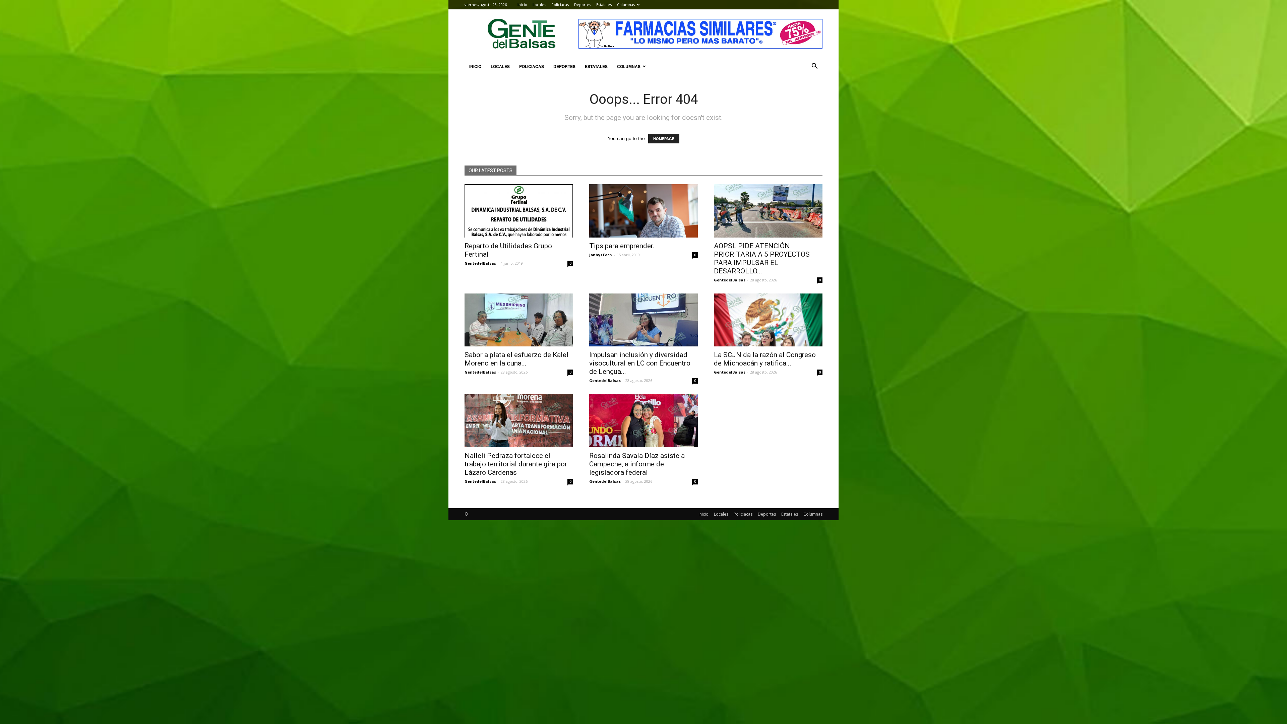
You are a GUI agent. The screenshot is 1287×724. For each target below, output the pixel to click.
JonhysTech (600, 254)
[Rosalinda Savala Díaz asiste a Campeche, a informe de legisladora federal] (643, 420)
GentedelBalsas (480, 263)
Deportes (582, 4)
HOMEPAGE (663, 139)
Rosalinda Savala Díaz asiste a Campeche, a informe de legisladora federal (637, 464)
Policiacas (560, 4)
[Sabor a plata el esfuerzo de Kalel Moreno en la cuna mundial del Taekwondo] (519, 320)
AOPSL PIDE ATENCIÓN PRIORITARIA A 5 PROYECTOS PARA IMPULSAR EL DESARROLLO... (762, 258)
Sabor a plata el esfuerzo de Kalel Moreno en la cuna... (516, 359)
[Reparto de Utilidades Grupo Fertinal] (519, 211)
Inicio (522, 4)
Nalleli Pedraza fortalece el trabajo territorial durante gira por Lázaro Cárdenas (516, 464)
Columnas (626, 4)
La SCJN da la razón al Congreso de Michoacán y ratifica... (765, 359)
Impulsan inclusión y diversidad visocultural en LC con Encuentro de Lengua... (639, 363)
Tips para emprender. (622, 246)
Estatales (604, 4)
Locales (539, 4)
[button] (814, 66)
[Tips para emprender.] (643, 211)
